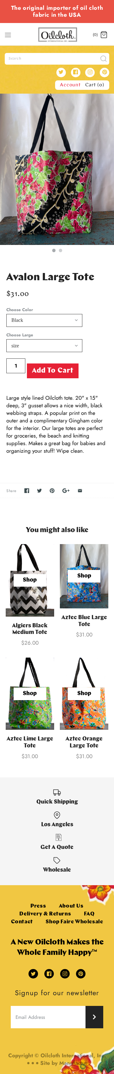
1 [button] (53, 251)
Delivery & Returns (45, 914)
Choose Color (19, 310)
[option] (57, 169)
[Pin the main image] (52, 490)
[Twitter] (61, 72)
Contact (22, 922)
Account (70, 85)
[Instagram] (90, 72)
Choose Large (19, 335)
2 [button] (60, 251)
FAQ (89, 914)
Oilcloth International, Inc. (73, 1055)
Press (38, 906)
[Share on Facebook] (26, 490)
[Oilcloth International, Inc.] (57, 34)
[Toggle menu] (8, 34)
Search (15, 59)
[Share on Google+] (66, 490)
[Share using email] (80, 490)
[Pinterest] (104, 72)
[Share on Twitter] (39, 490)
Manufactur (73, 1063)
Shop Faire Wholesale (74, 922)
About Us (71, 906)
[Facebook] (75, 72)
